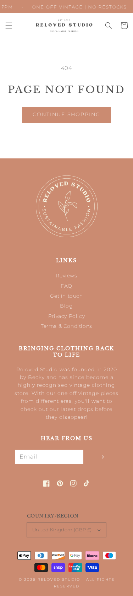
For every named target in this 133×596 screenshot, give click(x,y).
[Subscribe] (101, 457)
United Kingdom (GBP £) (62, 529)
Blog (66, 306)
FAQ (66, 286)
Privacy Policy (66, 316)
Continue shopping (66, 114)
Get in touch (66, 296)
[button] (9, 25)
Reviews (66, 275)
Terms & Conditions (66, 326)
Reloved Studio (59, 579)
